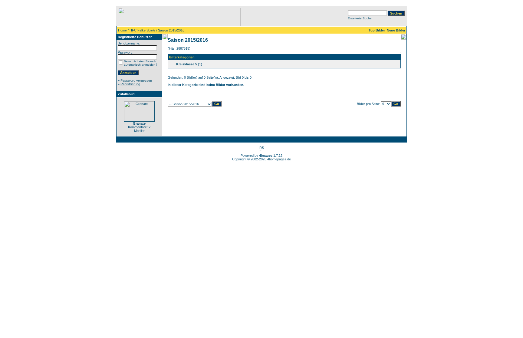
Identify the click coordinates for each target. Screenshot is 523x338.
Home (122, 30)
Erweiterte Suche (360, 18)
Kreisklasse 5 (186, 64)
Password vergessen (136, 80)
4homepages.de (279, 159)
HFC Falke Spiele (142, 30)
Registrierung (130, 84)
